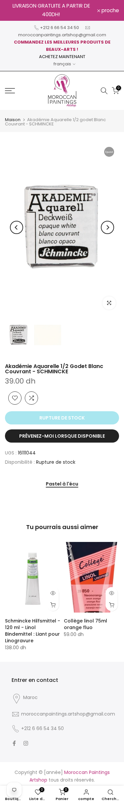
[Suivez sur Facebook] (14, 743)
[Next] (107, 227)
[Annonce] (51, 10)
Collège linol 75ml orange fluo (85, 624)
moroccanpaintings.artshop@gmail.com (62, 35)
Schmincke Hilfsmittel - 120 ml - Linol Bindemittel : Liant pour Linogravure (32, 631)
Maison (13, 120)
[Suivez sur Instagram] (25, 743)
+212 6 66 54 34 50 (59, 27)
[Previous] (16, 227)
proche (109, 10)
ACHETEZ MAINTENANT (62, 56)
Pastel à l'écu (62, 484)
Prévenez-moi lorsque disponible (62, 436)
